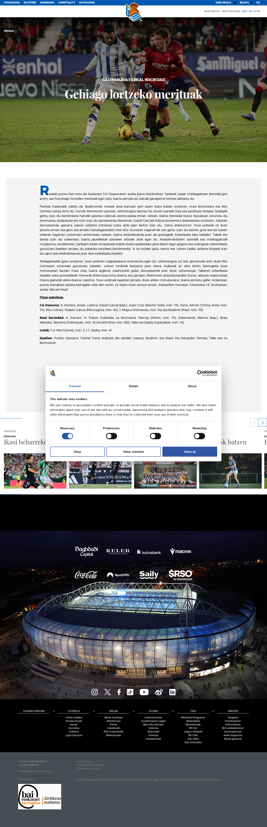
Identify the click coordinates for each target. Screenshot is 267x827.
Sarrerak (47, 2)
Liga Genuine (73, 735)
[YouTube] (144, 691)
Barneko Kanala (153, 724)
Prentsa (153, 735)
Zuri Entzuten (193, 742)
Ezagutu (233, 717)
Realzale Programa (193, 717)
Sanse (74, 724)
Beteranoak (113, 735)
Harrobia (73, 728)
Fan (193, 711)
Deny (77, 451)
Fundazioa (12, 2)
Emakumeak (74, 721)
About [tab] (192, 386)
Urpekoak (113, 728)
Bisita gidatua (233, 739)
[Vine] (159, 691)
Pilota (113, 724)
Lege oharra (84, 761)
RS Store (30, 2)
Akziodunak (193, 724)
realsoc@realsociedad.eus (34, 771)
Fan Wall (193, 739)
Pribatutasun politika (90, 765)
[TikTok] (130, 691)
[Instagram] (94, 691)
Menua (9, 31)
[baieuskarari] (39, 796)
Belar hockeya (114, 717)
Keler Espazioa (233, 735)
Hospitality (66, 2)
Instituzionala (153, 717)
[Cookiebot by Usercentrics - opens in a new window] (200, 373)
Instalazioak (153, 739)
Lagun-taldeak (193, 731)
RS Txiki (193, 735)
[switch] (111, 436)
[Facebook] (119, 691)
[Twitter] (107, 691)
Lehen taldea (73, 717)
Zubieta (74, 731)
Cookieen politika (88, 768)
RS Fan (193, 728)
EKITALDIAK (87, 2)
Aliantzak (153, 731)
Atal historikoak (114, 731)
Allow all (190, 451)
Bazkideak (193, 721)
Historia (153, 728)
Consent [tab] (75, 386)
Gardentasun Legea (153, 721)
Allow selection (133, 451)
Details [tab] (133, 386)
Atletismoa (114, 721)
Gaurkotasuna (34, 711)
